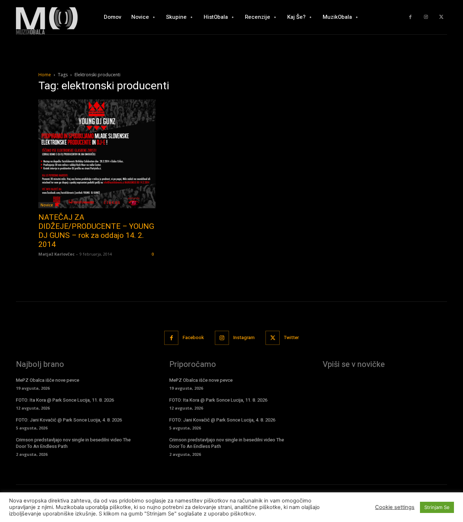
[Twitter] (441, 17)
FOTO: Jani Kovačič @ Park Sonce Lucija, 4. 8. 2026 (69, 419)
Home (44, 75)
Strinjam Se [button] (437, 507)
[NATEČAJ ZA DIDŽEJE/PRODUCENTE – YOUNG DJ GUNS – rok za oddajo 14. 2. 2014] (97, 153)
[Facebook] (410, 17)
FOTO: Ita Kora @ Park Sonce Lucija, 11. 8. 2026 (65, 400)
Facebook (193, 337)
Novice (47, 204)
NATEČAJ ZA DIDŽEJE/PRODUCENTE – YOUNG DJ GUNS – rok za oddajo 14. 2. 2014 (96, 231)
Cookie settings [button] (395, 507)
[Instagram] (426, 17)
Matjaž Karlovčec (56, 254)
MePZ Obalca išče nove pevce (47, 380)
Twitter (291, 337)
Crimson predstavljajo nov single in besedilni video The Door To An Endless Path (73, 443)
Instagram (244, 337)
